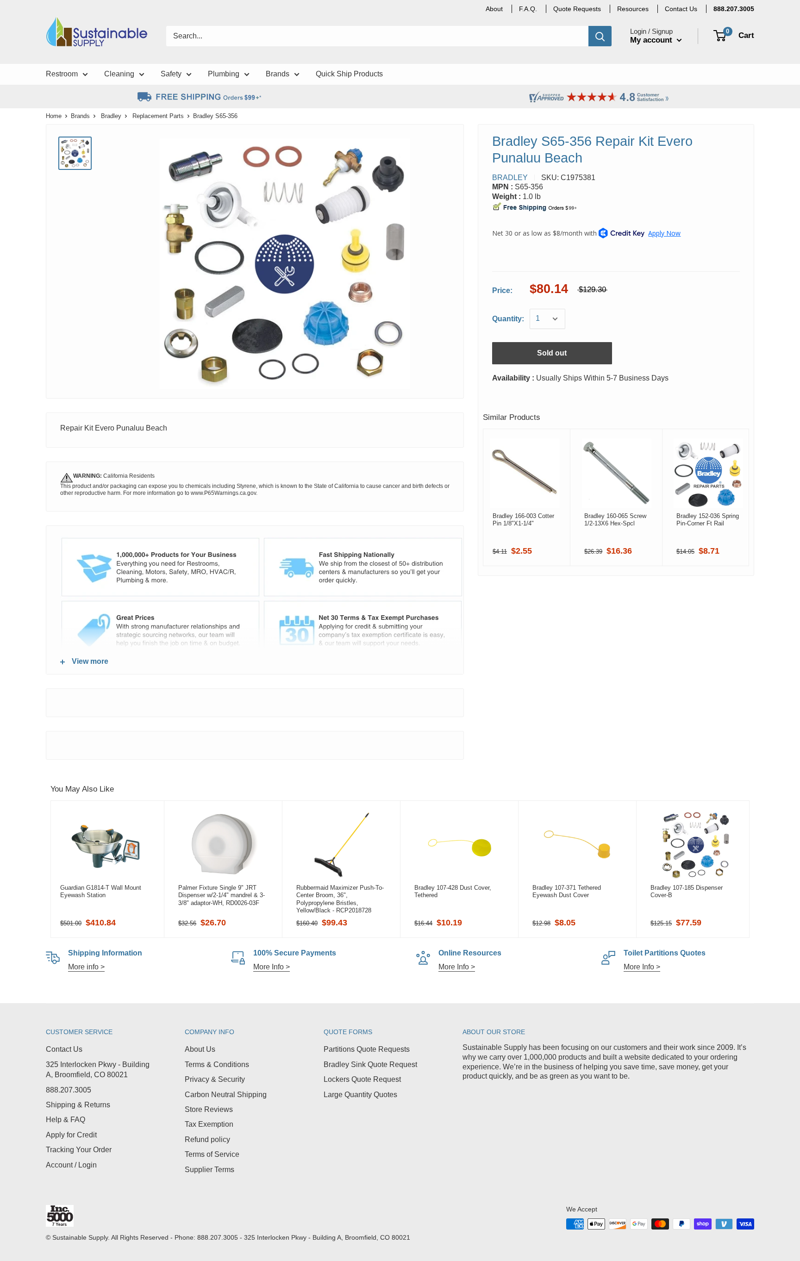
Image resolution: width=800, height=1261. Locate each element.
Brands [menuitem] (277, 74)
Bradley (111, 115)
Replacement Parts (158, 115)
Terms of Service (212, 1154)
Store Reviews (209, 1109)
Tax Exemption (209, 1124)
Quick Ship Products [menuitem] (349, 74)
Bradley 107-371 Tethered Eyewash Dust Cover (566, 891)
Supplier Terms (209, 1170)
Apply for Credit (71, 1135)
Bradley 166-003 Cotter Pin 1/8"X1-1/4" (523, 519)
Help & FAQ (65, 1120)
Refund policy (207, 1139)
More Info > (271, 967)
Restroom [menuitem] (62, 74)
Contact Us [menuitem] (681, 8)
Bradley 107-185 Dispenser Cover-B (686, 891)
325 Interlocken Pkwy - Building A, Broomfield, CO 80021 (98, 1070)
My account (652, 40)
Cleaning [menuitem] (119, 74)
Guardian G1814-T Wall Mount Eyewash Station (100, 891)
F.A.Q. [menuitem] (528, 8)
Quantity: (508, 319)
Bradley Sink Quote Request (370, 1064)
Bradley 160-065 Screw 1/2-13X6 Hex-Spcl (615, 519)
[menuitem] (733, 8)
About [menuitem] (494, 8)
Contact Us (64, 1049)
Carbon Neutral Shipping (226, 1095)
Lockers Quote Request (362, 1079)
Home (54, 115)
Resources (633, 8)
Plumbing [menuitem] (223, 74)
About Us (200, 1049)
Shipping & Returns (78, 1105)
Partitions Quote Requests (367, 1049)
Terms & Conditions (217, 1064)
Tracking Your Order (79, 1150)
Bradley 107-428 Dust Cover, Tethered (452, 891)
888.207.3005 (68, 1090)
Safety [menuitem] (171, 74)
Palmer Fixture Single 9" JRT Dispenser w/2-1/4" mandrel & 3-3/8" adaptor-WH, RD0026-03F (221, 895)
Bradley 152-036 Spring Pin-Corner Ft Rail (707, 519)
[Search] (600, 36)
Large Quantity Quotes (360, 1095)
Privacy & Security (215, 1079)
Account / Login (71, 1165)
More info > (86, 967)
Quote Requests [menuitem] (577, 8)
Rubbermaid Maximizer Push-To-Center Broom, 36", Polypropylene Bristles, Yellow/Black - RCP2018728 (340, 899)
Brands (80, 115)
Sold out (552, 353)
